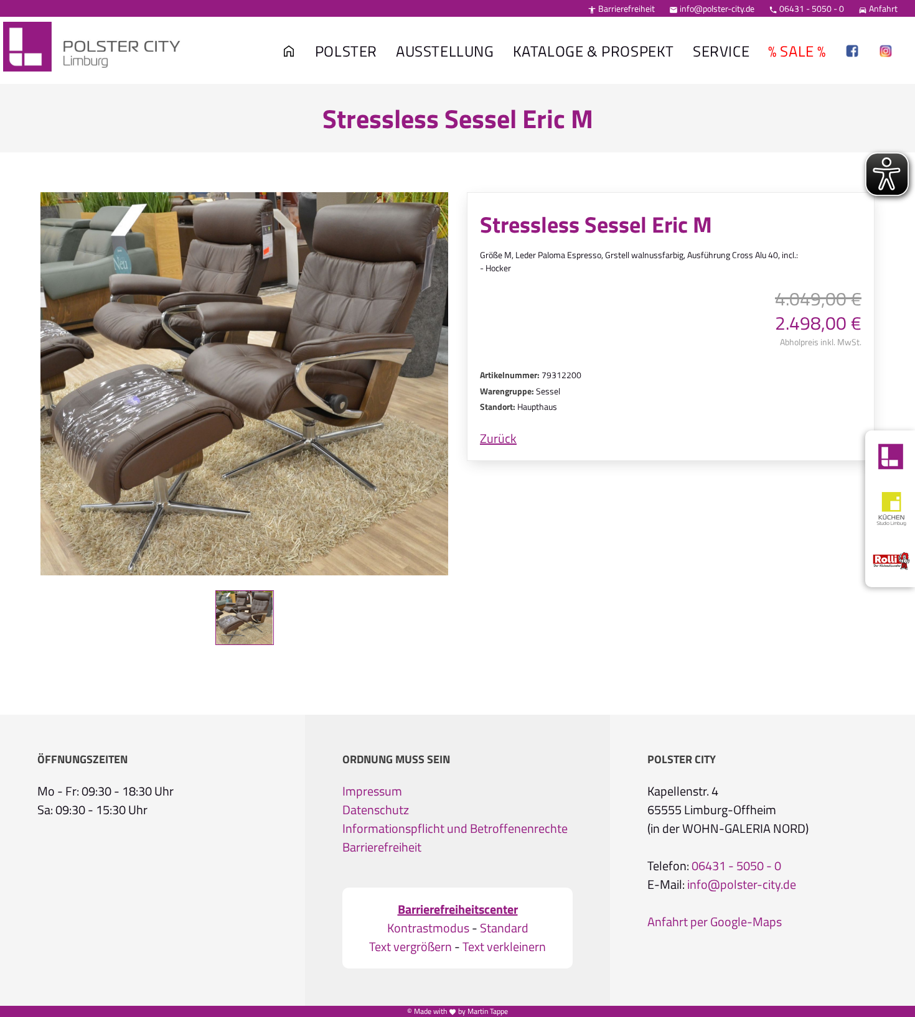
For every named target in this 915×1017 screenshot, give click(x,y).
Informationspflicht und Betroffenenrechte (455, 828)
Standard (504, 928)
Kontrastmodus (428, 928)
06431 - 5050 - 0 (806, 8)
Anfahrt (878, 8)
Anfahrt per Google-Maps (714, 922)
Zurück (498, 438)
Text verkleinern (504, 946)
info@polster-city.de (711, 8)
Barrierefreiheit (621, 8)
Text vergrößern (410, 946)
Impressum (372, 791)
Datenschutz (375, 810)
